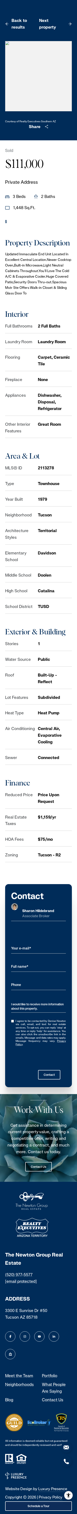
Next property (47, 23)
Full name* (19, 966)
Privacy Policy (50, 1497)
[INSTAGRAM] (25, 1336)
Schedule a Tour (38, 1506)
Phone (16, 985)
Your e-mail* (21, 948)
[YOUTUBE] (39, 1336)
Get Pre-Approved (27, 221)
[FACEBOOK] (10, 1336)
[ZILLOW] (10, 1354)
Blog (9, 1399)
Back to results (19, 23)
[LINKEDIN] (54, 1336)
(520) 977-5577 (19, 1274)
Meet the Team (19, 1375)
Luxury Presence (52, 1488)
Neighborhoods (19, 1384)
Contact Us (38, 1166)
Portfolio (49, 1375)
